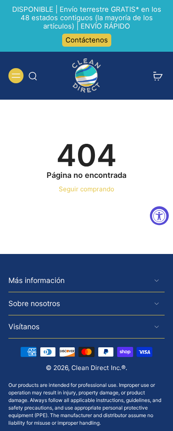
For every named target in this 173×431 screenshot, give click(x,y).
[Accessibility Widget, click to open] (159, 215)
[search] (33, 75)
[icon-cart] (155, 75)
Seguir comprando (86, 189)
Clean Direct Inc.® (98, 368)
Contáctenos (87, 40)
